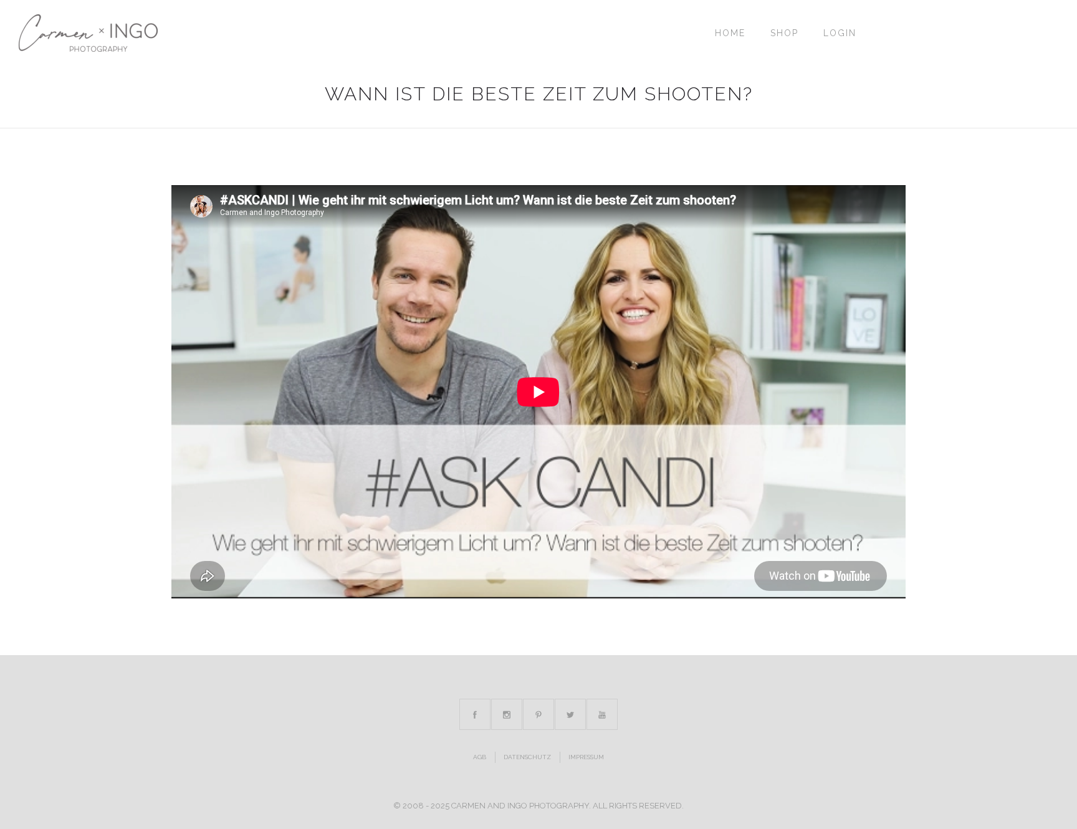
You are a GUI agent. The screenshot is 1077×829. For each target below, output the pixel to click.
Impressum (586, 757)
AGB (479, 757)
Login (839, 33)
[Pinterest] (538, 714)
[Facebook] (475, 714)
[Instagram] (506, 714)
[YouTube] (602, 714)
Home (730, 33)
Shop (784, 33)
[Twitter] (570, 714)
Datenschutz (527, 757)
